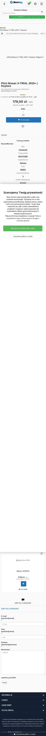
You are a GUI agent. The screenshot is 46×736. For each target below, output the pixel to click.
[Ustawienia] (35, 3)
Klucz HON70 (23, 571)
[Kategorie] (41, 3)
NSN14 (23, 170)
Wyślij (4, 682)
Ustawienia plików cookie (22, 236)
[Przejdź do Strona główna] (2, 33)
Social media (8, 710)
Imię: (7, 630)
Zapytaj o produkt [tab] (23, 603)
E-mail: (7, 617)
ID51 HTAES (23, 156)
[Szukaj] (42, 12)
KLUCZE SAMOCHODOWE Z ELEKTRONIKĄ (22, 34)
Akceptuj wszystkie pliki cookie (23, 228)
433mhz (23, 163)
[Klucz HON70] (23, 560)
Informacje (7, 695)
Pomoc (5, 700)
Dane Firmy (7, 705)
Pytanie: (9, 643)
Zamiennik (23, 150)
